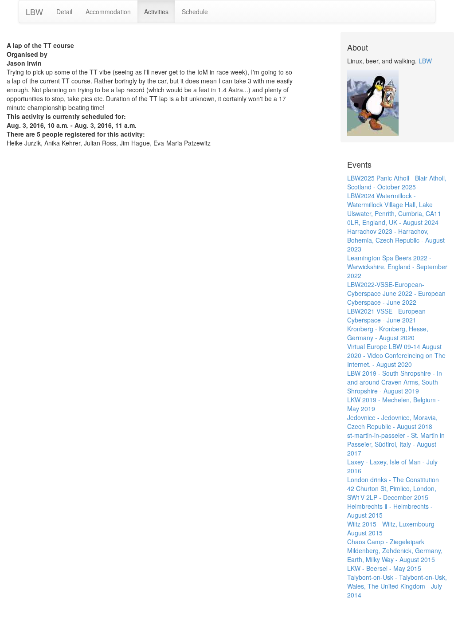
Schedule (195, 11)
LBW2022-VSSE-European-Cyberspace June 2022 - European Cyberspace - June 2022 (396, 293)
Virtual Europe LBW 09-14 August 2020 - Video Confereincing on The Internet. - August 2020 (396, 355)
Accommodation (108, 11)
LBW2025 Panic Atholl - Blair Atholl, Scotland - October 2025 (396, 182)
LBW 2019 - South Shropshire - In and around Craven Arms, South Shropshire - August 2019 (394, 382)
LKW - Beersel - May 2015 (384, 568)
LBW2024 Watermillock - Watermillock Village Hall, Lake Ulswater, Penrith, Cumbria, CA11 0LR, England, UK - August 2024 (394, 209)
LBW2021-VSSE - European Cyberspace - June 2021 (386, 315)
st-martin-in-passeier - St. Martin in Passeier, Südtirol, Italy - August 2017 (396, 444)
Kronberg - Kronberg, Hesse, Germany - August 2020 (387, 333)
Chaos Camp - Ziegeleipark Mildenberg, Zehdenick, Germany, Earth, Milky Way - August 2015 (394, 550)
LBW (34, 11)
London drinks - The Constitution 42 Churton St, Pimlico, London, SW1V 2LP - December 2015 (393, 488)
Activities (156, 11)
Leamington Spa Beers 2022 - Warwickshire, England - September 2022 (397, 266)
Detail (64, 11)
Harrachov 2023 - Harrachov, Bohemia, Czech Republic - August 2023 (396, 240)
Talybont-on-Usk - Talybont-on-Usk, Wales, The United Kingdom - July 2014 (397, 586)
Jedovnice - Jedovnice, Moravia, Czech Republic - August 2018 (392, 422)
